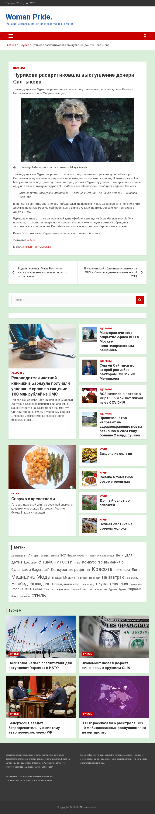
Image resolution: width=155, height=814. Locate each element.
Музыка (46, 246)
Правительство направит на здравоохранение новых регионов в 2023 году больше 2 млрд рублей (121, 426)
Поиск (140, 300)
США (28, 589)
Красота (102, 569)
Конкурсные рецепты (70, 569)
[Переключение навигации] (11, 36)
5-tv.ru (31, 240)
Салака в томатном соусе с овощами (116, 479)
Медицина (23, 577)
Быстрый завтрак (50, 555)
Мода (43, 577)
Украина (135, 589)
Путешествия (136, 584)
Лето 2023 (122, 570)
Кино (77, 562)
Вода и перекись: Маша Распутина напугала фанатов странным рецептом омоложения (43, 272)
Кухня (15, 493)
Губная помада (105, 555)
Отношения (119, 584)
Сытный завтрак (81, 589)
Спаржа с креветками (33, 498)
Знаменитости (31, 246)
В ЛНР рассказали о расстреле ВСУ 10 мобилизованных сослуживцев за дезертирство (114, 727)
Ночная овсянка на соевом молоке (116, 526)
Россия (17, 589)
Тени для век (100, 589)
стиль (39, 595)
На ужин (102, 584)
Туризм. (15, 610)
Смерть (48, 589)
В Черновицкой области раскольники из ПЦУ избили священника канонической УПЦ (110, 272)
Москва (57, 577)
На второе (82, 578)
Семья (37, 589)
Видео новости (77, 555)
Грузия (92, 555)
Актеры (33, 555)
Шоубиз (19, 67)
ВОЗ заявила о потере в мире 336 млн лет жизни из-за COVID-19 (121, 398)
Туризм (113, 589)
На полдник (39, 584)
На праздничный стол (65, 584)
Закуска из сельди (116, 453)
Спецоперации (62, 589)
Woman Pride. (29, 16)
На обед (19, 583)
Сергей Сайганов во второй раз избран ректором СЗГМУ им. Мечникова (118, 371)
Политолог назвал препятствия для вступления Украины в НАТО (40, 665)
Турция (122, 589)
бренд (14, 596)
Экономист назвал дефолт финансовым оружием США (106, 665)
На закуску (132, 577)
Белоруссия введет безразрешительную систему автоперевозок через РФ (34, 727)
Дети (119, 555)
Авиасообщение (19, 556)
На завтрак (113, 577)
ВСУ (63, 555)
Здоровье (17, 372)
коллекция (25, 596)
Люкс (136, 570)
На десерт (94, 578)
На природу (88, 584)
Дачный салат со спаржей (115, 502)
